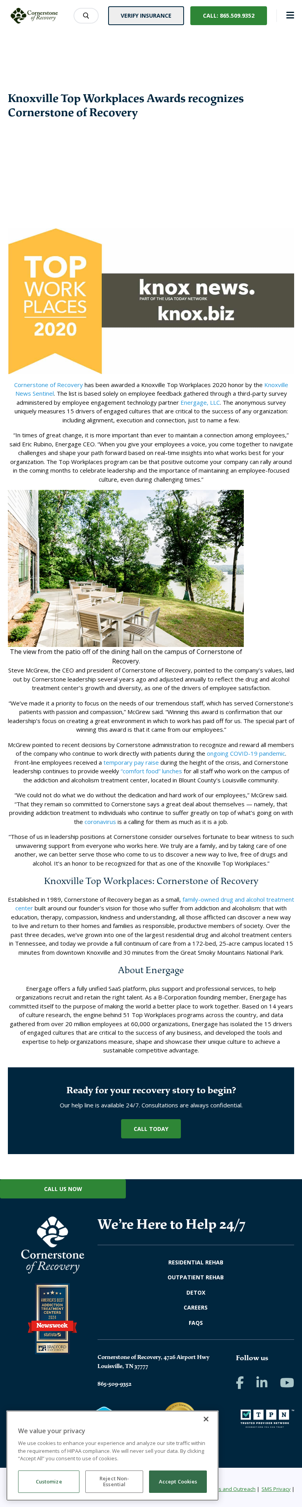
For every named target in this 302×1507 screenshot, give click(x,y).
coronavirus (100, 822)
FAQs (196, 1322)
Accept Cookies (178, 1481)
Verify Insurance (146, 15)
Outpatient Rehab (196, 1277)
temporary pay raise (131, 762)
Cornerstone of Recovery (48, 385)
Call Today (151, 1129)
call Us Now (63, 1189)
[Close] (206, 1419)
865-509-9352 (114, 1383)
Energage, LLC (200, 402)
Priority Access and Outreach (221, 1488)
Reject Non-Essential (114, 1481)
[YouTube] (287, 1382)
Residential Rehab (195, 1262)
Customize (49, 1481)
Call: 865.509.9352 (228, 15)
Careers (196, 1307)
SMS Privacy (276, 1488)
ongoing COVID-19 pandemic (246, 753)
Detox (195, 1292)
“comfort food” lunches (151, 771)
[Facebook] (240, 1382)
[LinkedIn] (261, 1382)
